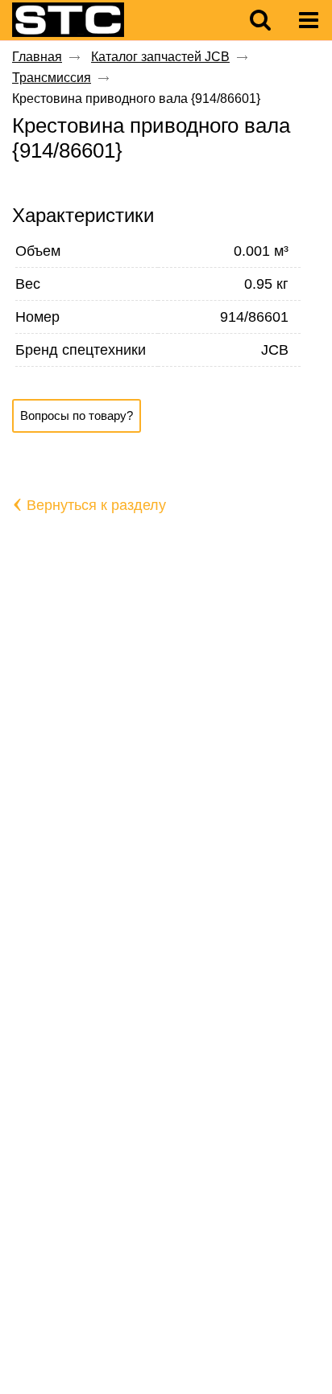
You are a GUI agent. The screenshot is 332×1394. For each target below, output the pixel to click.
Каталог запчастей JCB (160, 57)
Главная (37, 57)
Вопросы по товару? (76, 415)
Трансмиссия (51, 77)
